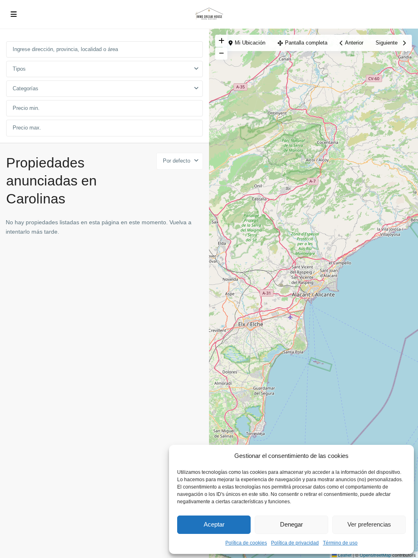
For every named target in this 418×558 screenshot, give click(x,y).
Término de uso (340, 543)
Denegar (291, 524)
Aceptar (214, 524)
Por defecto (176, 161)
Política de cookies (246, 543)
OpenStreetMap (375, 554)
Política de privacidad (295, 543)
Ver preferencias (369, 524)
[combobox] (104, 69)
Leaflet (344, 554)
